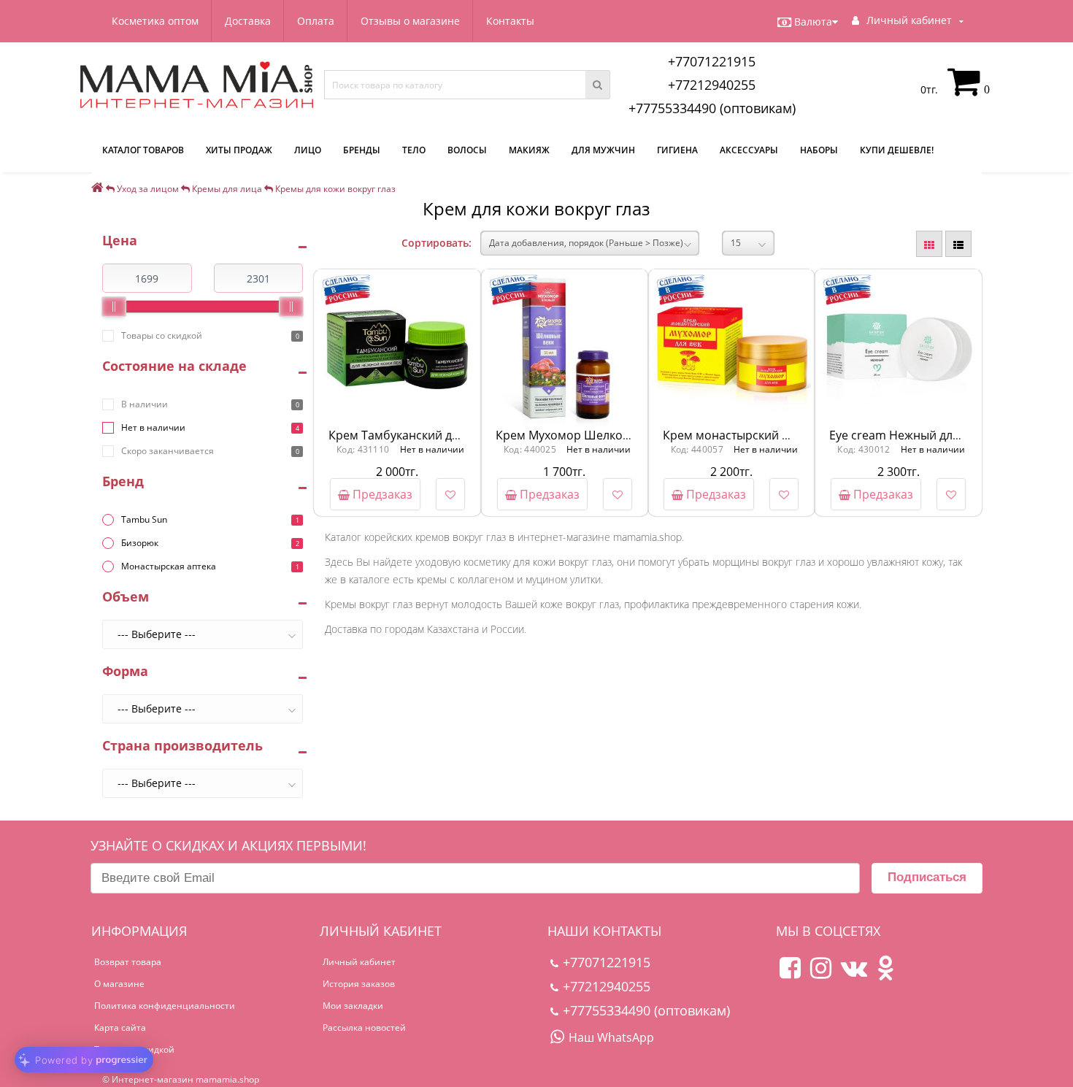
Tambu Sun (144, 519)
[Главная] (97, 189)
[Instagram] (821, 973)
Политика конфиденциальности (164, 1005)
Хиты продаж (239, 150)
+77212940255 (711, 84)
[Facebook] (790, 973)
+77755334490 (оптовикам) (712, 108)
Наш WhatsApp (611, 1037)
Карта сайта (120, 1027)
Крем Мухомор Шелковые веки (585, 435)
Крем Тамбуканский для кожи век (423, 435)
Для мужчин (603, 150)
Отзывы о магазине (410, 21)
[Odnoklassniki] (885, 973)
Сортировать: (436, 243)
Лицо (307, 150)
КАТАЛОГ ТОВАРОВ (143, 150)
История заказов (359, 983)
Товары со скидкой (161, 335)
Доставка (248, 21)
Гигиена (677, 150)
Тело (414, 150)
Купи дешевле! (897, 150)
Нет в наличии (153, 427)
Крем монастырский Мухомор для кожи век (787, 435)
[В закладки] (450, 494)
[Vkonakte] (854, 973)
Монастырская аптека (168, 566)
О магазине (119, 983)
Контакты (510, 21)
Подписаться (927, 877)
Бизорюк (139, 543)
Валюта (813, 21)
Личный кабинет (359, 962)
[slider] (113, 306)
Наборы (819, 150)
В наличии (144, 404)
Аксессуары (749, 150)
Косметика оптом (155, 21)
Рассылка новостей (364, 1027)
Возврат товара (127, 962)
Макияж (529, 150)
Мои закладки (353, 1005)
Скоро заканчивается (167, 451)
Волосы (467, 150)
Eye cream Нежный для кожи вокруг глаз (944, 435)
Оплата (315, 21)
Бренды (361, 150)
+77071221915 (711, 61)
